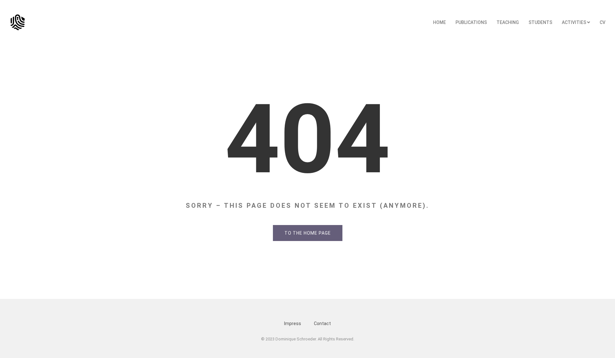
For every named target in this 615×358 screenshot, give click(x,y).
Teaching (507, 22)
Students (540, 22)
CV (602, 22)
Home (439, 22)
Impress (292, 323)
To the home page (307, 233)
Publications (471, 22)
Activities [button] (574, 22)
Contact (322, 323)
